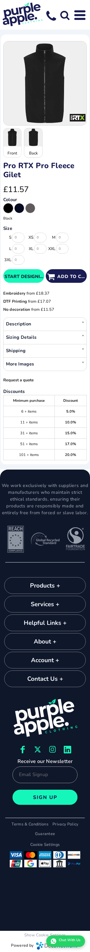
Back (33, 153)
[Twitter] (37, 749)
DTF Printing (15, 301)
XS (31, 237)
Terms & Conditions (30, 824)
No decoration (16, 309)
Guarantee (45, 834)
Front (12, 153)
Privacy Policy (65, 824)
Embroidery (14, 293)
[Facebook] (22, 749)
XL (31, 249)
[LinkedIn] (67, 749)
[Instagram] (52, 749)
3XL (8, 260)
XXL (52, 249)
